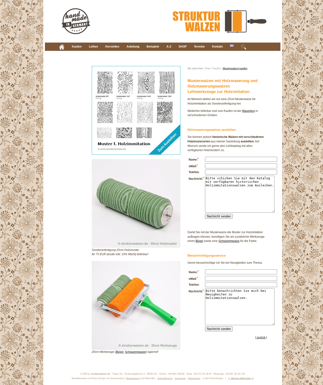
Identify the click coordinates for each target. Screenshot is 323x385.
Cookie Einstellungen (213, 378)
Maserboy (248, 111)
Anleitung (133, 46)
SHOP (183, 46)
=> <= (241, 378)
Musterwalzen (133, 378)
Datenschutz (194, 378)
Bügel (119, 352)
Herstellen (112, 46)
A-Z (168, 46)
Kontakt (217, 46)
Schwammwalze (135, 352)
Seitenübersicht (165, 378)
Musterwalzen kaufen (235, 68)
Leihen (93, 46)
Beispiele (153, 46)
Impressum (180, 378)
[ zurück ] (261, 337)
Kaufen (77, 46)
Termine (199, 46)
